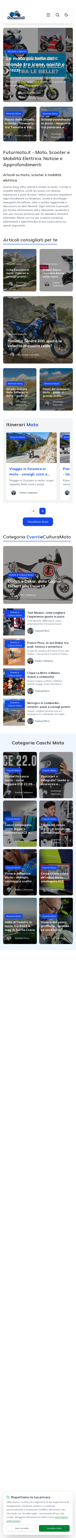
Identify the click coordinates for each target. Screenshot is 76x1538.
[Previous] (33, 511)
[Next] (42, 511)
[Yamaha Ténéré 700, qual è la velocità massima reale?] (38, 330)
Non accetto (22, 1528)
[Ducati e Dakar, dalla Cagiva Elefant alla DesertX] (38, 575)
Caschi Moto (50, 263)
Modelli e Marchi (17, 51)
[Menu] (48, 15)
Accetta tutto (54, 1528)
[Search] (57, 15)
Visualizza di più (37, 521)
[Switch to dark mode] (66, 14)
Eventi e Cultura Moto (21, 574)
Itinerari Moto (13, 113)
